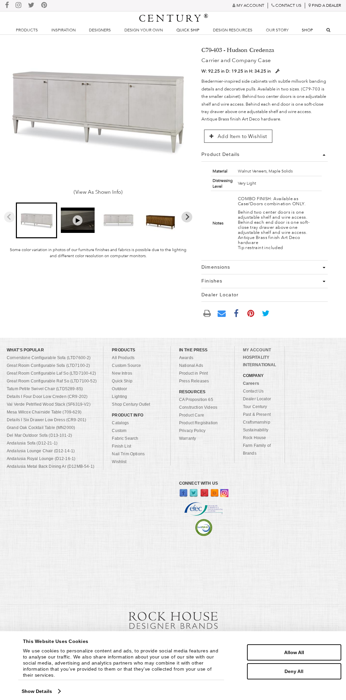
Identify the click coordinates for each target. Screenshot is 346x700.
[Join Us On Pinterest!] (44, 5)
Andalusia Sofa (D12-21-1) (32, 443)
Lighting (119, 396)
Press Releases (194, 381)
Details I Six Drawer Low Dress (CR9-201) (46, 420)
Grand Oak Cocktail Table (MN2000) (41, 427)
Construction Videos (198, 407)
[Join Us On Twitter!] (31, 5)
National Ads (191, 365)
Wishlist (119, 461)
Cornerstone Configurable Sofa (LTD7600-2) (49, 357)
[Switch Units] (277, 71)
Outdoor (119, 388)
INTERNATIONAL (259, 364)
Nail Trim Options (128, 454)
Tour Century (255, 406)
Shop (307, 30)
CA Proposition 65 (196, 399)
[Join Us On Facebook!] (7, 5)
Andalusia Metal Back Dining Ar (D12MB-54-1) (50, 466)
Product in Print (193, 373)
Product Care (191, 415)
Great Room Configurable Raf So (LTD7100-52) (52, 381)
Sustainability (255, 430)
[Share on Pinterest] (251, 312)
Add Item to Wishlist (241, 136)
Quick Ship (187, 30)
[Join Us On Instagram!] (18, 5)
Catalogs (120, 423)
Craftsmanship (256, 422)
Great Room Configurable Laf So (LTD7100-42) (51, 373)
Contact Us (253, 391)
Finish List (121, 446)
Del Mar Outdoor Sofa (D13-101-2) (39, 435)
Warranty (187, 438)
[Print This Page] (207, 313)
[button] (36, 220)
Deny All (294, 671)
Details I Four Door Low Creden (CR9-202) (47, 396)
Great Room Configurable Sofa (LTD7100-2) (48, 365)
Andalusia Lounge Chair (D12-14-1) (41, 451)
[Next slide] (186, 217)
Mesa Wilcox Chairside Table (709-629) (44, 412)
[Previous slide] (9, 217)
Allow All (294, 652)
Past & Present (257, 414)
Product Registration (198, 423)
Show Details (37, 691)
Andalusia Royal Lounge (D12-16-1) (41, 458)
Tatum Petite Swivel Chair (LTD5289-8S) (45, 388)
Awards (186, 357)
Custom (119, 430)
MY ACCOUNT (257, 350)
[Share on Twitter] (265, 312)
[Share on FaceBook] (236, 312)
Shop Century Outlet (131, 404)
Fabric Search (125, 438)
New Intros (122, 373)
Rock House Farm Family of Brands (257, 445)
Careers (251, 383)
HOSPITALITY (256, 357)
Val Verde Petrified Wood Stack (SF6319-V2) (49, 404)
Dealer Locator (257, 399)
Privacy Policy (192, 430)
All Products (123, 357)
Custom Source (126, 365)
